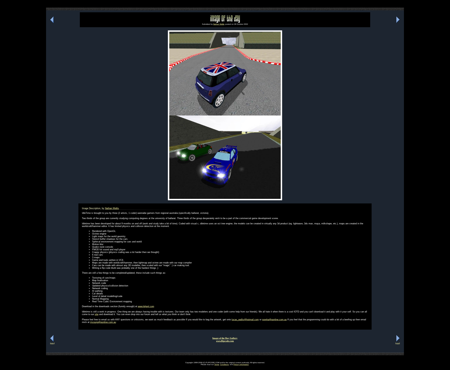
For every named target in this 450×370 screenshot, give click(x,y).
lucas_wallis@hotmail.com (245, 319)
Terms (216, 364)
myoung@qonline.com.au (103, 322)
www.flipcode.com (225, 341)
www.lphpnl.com (146, 306)
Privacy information (241, 364)
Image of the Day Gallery (224, 338)
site (96, 314)
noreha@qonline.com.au (274, 319)
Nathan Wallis (218, 24)
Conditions (224, 364)
